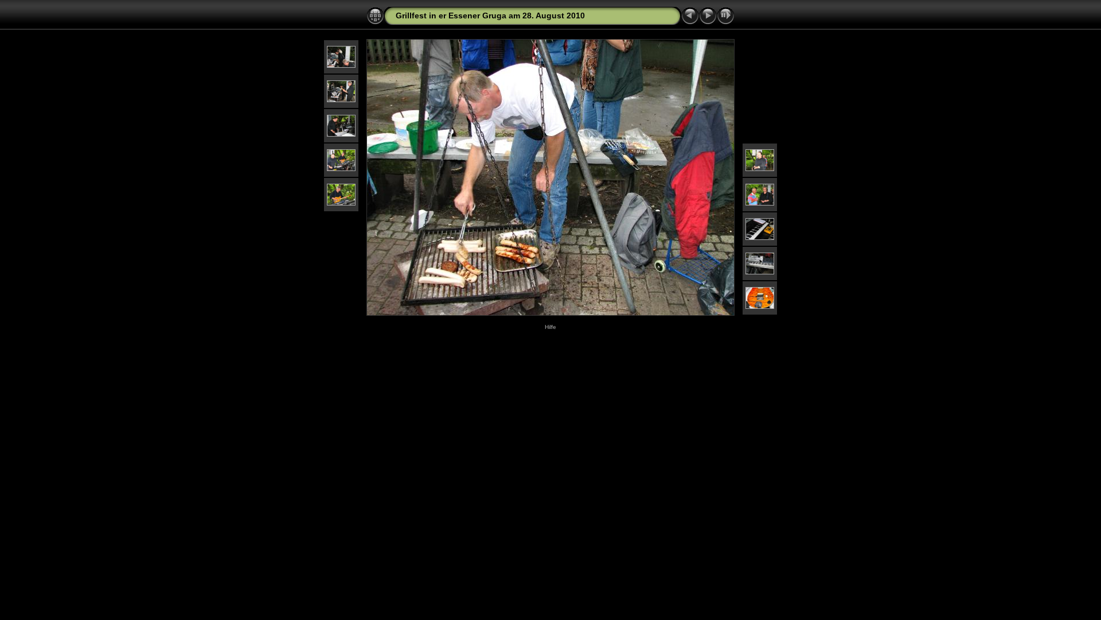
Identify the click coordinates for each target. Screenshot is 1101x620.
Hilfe (550, 327)
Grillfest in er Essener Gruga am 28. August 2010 (490, 15)
